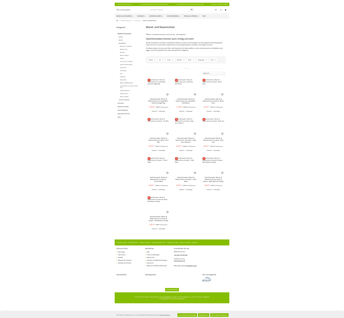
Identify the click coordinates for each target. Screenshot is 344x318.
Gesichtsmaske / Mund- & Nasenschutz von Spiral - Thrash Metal (158, 179)
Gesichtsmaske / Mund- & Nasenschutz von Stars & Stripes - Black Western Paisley (213, 179)
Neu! (119, 117)
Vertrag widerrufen (172, 289)
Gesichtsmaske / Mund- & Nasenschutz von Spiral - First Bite (158, 140)
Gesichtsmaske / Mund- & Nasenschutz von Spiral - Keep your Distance (186, 140)
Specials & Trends (124, 114)
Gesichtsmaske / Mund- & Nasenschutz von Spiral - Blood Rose (213, 101)
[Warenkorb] (226, 10)
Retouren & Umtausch (125, 260)
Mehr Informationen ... (165, 315)
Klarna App (121, 252)
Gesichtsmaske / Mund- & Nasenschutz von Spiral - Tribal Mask (185, 179)
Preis (212, 60)
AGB (148, 252)
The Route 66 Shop (173, 242)
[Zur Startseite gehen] (123, 10)
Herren (121, 40)
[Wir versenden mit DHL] (116, 279)
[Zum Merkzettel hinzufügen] (167, 94)
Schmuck (121, 103)
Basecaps (122, 52)
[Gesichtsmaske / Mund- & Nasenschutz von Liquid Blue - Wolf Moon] (186, 88)
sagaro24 (195, 242)
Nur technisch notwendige (187, 315)
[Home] (117, 21)
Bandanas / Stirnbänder (126, 46)
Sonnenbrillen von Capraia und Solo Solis (129, 86)
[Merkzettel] (216, 10)
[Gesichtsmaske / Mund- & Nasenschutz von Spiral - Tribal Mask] (186, 166)
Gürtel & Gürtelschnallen (126, 64)
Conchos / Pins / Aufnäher (126, 61)
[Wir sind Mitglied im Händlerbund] (207, 279)
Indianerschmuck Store (159, 242)
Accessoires (122, 43)
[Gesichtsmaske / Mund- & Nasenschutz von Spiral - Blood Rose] (213, 88)
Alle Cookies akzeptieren (219, 315)
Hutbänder (122, 76)
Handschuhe (123, 67)
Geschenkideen (123, 110)
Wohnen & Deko (123, 107)
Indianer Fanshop (145, 242)
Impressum (150, 263)
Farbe (169, 60)
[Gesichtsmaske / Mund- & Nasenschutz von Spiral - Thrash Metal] (158, 166)
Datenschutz (150, 257)
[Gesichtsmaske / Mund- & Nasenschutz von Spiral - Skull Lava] (213, 127)
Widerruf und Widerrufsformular (157, 266)
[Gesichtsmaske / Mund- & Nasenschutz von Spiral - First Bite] (158, 127)
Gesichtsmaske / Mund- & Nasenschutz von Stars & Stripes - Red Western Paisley (158, 219)
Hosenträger (123, 70)
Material (179, 60)
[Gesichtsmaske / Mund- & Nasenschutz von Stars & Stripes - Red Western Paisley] (158, 205)
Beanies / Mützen (124, 55)
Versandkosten (167, 297)
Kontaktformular (191, 266)
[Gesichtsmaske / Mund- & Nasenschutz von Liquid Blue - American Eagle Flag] (158, 88)
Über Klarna (121, 255)
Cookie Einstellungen (153, 255)
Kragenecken (123, 80)
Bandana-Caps (123, 49)
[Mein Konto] (221, 10)
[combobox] (169, 10)
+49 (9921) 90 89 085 (180, 255)
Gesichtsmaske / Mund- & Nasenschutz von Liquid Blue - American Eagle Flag (158, 101)
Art (160, 60)
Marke (151, 60)
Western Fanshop (185, 242)
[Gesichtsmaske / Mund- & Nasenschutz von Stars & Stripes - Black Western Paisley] (213, 166)
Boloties (122, 58)
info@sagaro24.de (179, 261)
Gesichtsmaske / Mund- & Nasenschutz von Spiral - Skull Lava (213, 140)
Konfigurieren (203, 315)
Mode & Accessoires (124, 34)
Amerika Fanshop (121, 242)
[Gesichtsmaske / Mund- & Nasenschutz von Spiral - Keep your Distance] (186, 127)
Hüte (121, 73)
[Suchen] (192, 10)
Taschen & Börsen (124, 100)
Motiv (190, 60)
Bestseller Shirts (133, 242)
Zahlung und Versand (124, 263)
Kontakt (120, 257)
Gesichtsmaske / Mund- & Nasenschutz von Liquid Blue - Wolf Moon (186, 101)
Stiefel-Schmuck (124, 93)
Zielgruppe (201, 60)
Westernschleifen (124, 96)
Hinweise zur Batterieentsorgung (157, 260)
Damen (121, 37)
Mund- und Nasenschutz (126, 83)
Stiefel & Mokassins (125, 90)
